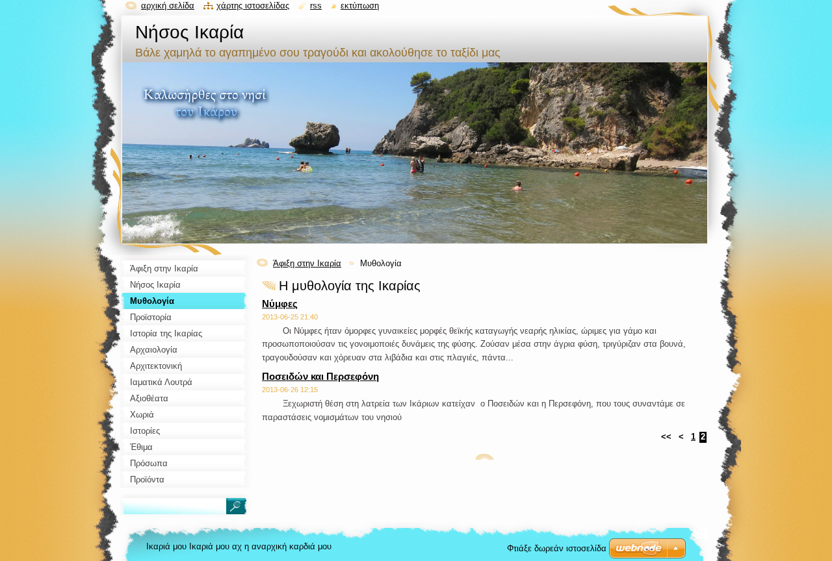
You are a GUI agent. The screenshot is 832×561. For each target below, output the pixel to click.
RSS (316, 5)
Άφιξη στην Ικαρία (307, 263)
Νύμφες (280, 303)
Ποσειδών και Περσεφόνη (320, 376)
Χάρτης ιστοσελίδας (252, 5)
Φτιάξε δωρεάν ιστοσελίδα (556, 548)
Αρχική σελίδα (167, 5)
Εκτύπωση (360, 5)
